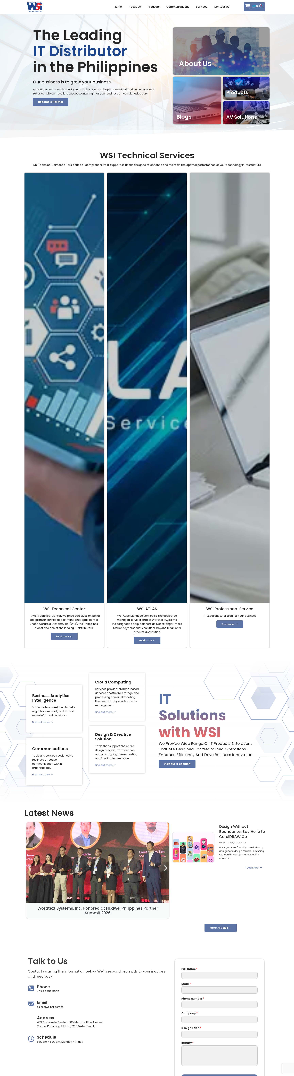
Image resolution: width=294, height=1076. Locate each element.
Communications (177, 7)
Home (118, 7)
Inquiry (187, 1043)
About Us (135, 7)
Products (154, 7)
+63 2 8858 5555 (48, 991)
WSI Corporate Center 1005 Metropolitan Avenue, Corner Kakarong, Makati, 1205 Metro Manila (70, 1024)
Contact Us (221, 7)
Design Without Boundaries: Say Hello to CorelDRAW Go (242, 831)
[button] (50, 102)
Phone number (192, 999)
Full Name (189, 969)
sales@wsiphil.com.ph (50, 1007)
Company (189, 1013)
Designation (191, 1028)
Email (186, 984)
